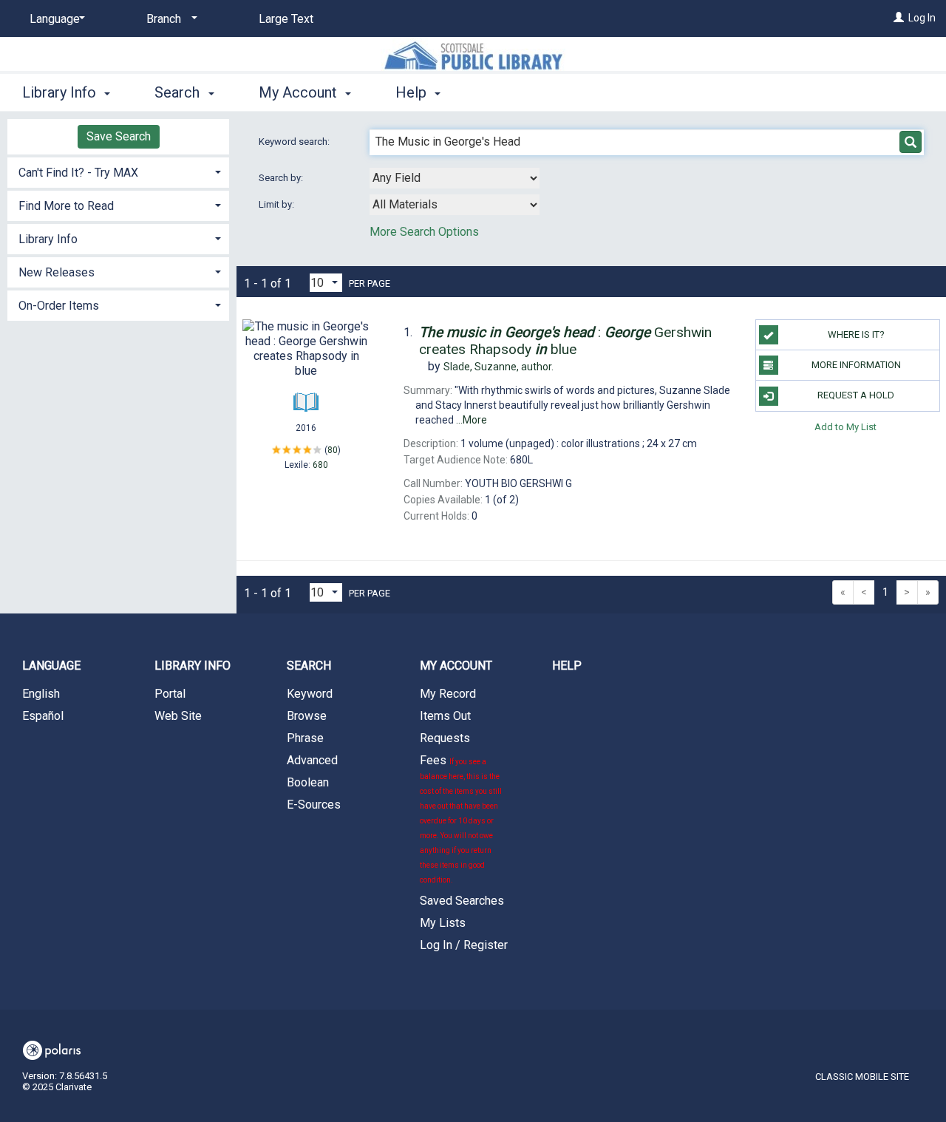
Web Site (178, 716)
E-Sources (314, 805)
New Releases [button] (56, 272)
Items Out (445, 716)
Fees (461, 818)
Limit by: (277, 204)
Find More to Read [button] (66, 206)
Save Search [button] (118, 136)
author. (498, 367)
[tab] (118, 171)
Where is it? (856, 334)
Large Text (286, 19)
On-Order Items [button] (58, 306)
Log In (922, 18)
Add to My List (845, 426)
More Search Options (424, 232)
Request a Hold (855, 395)
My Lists (443, 923)
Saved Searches (462, 901)
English (41, 694)
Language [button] (51, 666)
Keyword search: (295, 141)
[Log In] (899, 18)
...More (471, 420)
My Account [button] (300, 92)
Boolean (308, 782)
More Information (856, 364)
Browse (307, 716)
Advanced (312, 760)
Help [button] (412, 92)
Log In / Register (464, 945)
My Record (448, 694)
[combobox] (455, 178)
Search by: (282, 177)
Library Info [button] (61, 92)
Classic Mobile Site (862, 1076)
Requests (445, 738)
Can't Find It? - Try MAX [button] (78, 173)
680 (320, 465)
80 (332, 450)
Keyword (310, 694)
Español (43, 716)
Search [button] (178, 92)
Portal (170, 694)
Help (567, 666)
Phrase (305, 738)
